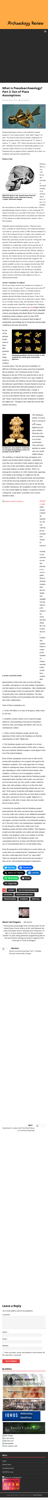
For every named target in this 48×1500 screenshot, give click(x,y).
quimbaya (24, 899)
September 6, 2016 (10, 100)
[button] (44, 31)
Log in (4, 1461)
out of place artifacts (28, 890)
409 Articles (27, 922)
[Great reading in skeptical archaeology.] (9, 1446)
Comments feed (8, 1468)
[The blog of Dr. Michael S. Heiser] (8, 1443)
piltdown (8, 895)
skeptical (35, 899)
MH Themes (38, 1495)
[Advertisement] (24, 59)
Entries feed (6, 1464)
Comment (6, 1315)
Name (4, 1332)
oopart (11, 890)
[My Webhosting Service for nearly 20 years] (21, 1420)
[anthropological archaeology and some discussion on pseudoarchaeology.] (24, 1384)
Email (4, 1339)
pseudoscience (10, 899)
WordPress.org (7, 1472)
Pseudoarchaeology (24, 895)
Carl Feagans (25, 100)
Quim (32, 307)
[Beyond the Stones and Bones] (24, 1397)
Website (5, 1346)
